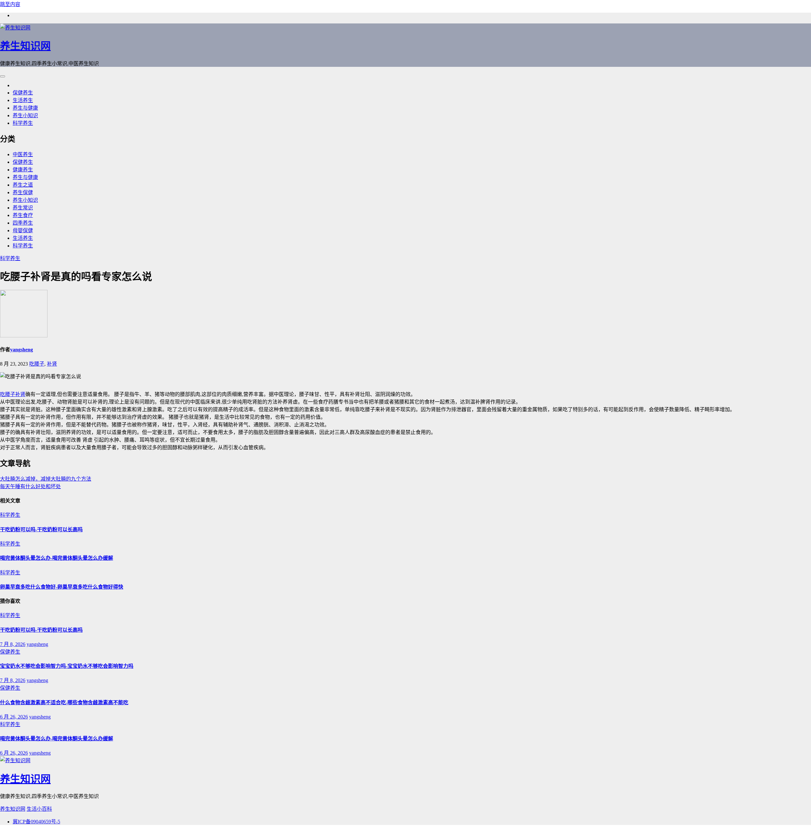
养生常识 (23, 207)
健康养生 (23, 169)
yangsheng (21, 349)
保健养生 (23, 92)
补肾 (52, 364)
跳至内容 (10, 4)
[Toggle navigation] (2, 76)
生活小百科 (39, 809)
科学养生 (23, 123)
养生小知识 (25, 115)
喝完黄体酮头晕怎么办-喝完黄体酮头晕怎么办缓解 (56, 558)
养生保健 (23, 192)
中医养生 (23, 154)
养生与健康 (25, 108)
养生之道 (23, 185)
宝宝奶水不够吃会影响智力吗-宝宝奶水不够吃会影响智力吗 (66, 666)
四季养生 (23, 223)
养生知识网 (25, 46)
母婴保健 (23, 230)
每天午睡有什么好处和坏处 (30, 486)
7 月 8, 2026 (12, 644)
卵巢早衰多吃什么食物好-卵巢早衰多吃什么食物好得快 (61, 587)
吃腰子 (36, 364)
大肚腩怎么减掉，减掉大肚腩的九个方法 (45, 479)
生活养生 (23, 100)
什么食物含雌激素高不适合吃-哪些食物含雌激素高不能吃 (64, 702)
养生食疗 (23, 215)
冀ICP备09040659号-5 (36, 821)
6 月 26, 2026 (14, 716)
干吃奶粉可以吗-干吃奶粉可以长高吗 (41, 529)
